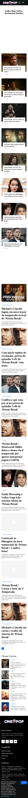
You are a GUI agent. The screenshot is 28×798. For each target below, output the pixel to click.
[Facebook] (3, 741)
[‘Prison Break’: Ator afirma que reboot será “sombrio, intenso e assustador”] (14, 87)
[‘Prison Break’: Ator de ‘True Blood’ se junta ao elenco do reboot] (14, 62)
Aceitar (24, 782)
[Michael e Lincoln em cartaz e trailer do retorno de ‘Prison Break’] (14, 611)
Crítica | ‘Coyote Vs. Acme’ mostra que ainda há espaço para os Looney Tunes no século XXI (13, 775)
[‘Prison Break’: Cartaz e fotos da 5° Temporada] (14, 569)
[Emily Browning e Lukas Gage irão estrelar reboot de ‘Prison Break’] (14, 212)
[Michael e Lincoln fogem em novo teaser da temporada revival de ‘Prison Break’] (14, 293)
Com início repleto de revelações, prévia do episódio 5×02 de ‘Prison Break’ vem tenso (13, 359)
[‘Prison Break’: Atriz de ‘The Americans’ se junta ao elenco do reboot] (14, 162)
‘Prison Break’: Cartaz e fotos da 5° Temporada (12, 588)
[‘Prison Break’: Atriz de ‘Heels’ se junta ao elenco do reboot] (14, 112)
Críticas (12, 659)
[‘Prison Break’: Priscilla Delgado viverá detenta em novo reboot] (14, 187)
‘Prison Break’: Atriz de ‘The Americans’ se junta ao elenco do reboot (13, 169)
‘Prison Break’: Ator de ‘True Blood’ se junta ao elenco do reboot (12, 69)
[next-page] (12, 648)
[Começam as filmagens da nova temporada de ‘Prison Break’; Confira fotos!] (14, 522)
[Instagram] (7, 741)
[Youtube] (15, 741)
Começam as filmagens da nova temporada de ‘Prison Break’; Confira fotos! (13, 545)
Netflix (12, 681)
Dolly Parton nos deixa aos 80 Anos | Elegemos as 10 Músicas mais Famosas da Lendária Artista (18, 708)
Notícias (4, 440)
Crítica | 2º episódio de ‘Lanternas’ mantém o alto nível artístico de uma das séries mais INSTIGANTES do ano (13, 768)
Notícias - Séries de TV (7, 305)
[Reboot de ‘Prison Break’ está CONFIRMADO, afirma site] (14, 237)
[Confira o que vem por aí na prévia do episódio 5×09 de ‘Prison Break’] (14, 384)
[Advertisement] (14, 30)
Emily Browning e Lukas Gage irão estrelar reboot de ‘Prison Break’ (13, 219)
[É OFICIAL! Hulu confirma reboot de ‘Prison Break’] (14, 137)
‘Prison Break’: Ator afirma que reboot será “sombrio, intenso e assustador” (13, 94)
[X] (11, 741)
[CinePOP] (10, 2)
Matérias (13, 704)
